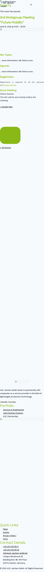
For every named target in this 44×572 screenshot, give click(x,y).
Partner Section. (10, 85)
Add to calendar (10, 129)
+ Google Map (6, 106)
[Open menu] (40, 4)
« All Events (5, 147)
